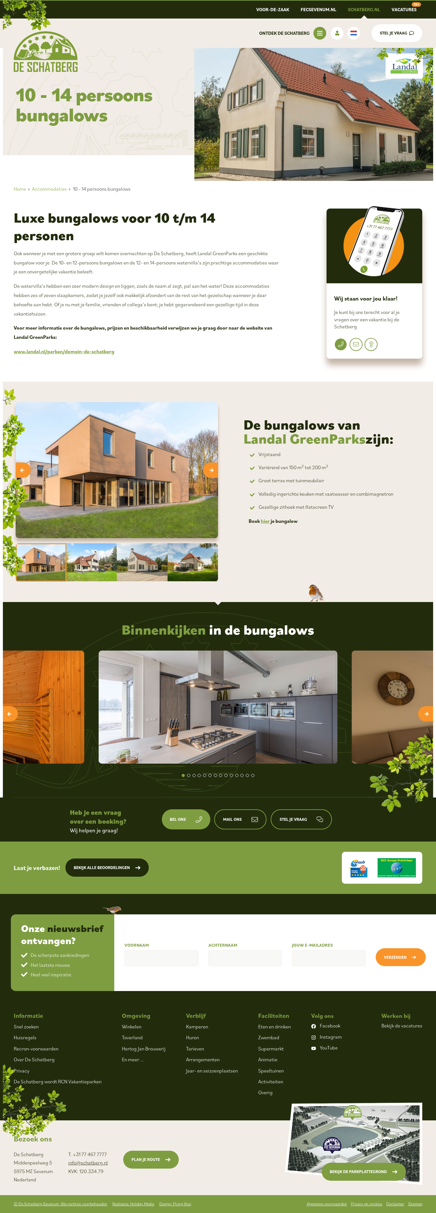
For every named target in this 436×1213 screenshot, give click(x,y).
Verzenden (395, 957)
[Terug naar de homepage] (46, 52)
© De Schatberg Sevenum (60, 1204)
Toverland (132, 1037)
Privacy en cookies (366, 1204)
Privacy (21, 1070)
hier (265, 521)
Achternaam (222, 945)
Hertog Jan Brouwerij (144, 1048)
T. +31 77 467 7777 (87, 1154)
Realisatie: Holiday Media (133, 1204)
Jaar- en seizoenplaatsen (212, 1070)
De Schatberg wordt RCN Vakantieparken (57, 1081)
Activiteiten (270, 1081)
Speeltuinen (271, 1070)
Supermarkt (271, 1048)
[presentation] (23, 470)
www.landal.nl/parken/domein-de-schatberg (64, 351)
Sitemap (415, 1204)
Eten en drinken (274, 1026)
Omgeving (136, 1015)
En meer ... (133, 1059)
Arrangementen (203, 1059)
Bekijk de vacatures (401, 1025)
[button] (183, 775)
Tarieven (195, 1048)
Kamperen (197, 1026)
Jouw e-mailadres (312, 945)
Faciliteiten (273, 1015)
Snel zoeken (26, 1026)
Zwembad (268, 1037)
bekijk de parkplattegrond (358, 1171)
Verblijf (196, 1015)
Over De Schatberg (34, 1059)
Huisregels (25, 1037)
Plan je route (146, 1159)
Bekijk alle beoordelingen (102, 867)
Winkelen (131, 1026)
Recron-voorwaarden (36, 1048)
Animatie (267, 1059)
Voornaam (136, 945)
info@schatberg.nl (88, 1162)
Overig (265, 1092)
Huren (192, 1037)
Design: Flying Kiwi (175, 1204)
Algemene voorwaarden (327, 1204)
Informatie (28, 1015)
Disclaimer (395, 1204)
